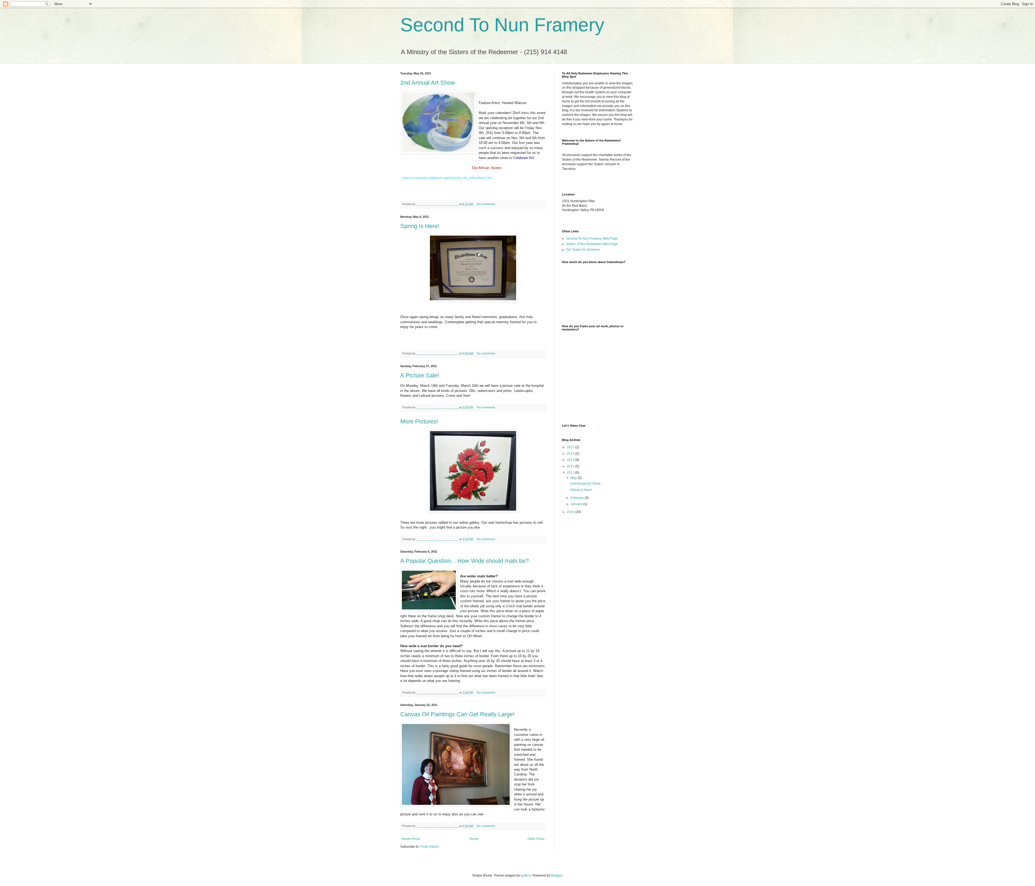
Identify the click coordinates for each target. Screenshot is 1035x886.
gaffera (526, 875)
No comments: (487, 204)
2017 (571, 447)
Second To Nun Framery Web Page (592, 238)
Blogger (556, 875)
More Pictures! (419, 421)
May (574, 478)
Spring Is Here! (419, 226)
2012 (571, 466)
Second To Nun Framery (502, 24)
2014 (571, 454)
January (577, 504)
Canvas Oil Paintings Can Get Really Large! (457, 714)
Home (474, 839)
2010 (571, 512)
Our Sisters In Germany (583, 249)
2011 (571, 472)
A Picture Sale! (419, 375)
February (578, 498)
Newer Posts (411, 839)
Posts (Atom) (429, 847)
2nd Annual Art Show (427, 82)
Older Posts (535, 839)
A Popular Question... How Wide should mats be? (464, 560)
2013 (571, 460)
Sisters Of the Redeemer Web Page (592, 244)
